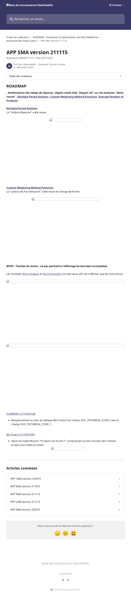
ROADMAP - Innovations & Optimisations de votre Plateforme (65, 37)
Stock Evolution (52, 274)
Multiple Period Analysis (33, 96)
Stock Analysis (30, 274)
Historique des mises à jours (21, 40)
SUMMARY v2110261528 (20, 414)
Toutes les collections (17, 37)
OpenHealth (65, 573)
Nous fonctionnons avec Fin (67, 589)
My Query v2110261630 (20, 434)
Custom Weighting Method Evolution (73, 96)
